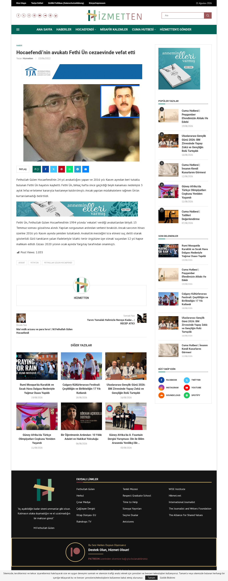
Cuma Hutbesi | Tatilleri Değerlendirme (191, 215)
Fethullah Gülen (85, 489)
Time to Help (130, 502)
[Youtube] (40, 16)
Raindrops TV (83, 521)
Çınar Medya (83, 502)
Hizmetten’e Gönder (175, 29)
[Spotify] (50, 16)
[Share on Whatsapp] (69, 169)
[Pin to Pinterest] (61, 169)
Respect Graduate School (137, 495)
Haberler (63, 29)
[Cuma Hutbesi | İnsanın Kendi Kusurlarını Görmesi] (168, 169)
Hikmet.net (175, 495)
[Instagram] (29, 16)
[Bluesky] (56, 16)
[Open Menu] (17, 29)
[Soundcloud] (45, 16)
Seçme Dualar (130, 515)
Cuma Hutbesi (143, 29)
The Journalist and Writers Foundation (190, 508)
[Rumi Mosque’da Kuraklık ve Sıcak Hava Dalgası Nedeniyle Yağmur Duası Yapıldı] (37, 366)
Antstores (128, 521)
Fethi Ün (35, 263)
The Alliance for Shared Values (186, 515)
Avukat (22, 263)
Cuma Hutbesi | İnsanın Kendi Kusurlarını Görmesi (194, 168)
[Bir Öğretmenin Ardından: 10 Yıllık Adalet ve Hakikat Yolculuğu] (81, 416)
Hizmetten (28, 58)
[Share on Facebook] (45, 169)
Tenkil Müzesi (130, 489)
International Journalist (182, 502)
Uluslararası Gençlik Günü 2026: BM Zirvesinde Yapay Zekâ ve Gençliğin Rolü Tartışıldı (126, 388)
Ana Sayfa (44, 29)
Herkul (80, 495)
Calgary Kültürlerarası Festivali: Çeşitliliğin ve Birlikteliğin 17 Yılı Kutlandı (81, 388)
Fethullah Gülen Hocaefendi (58, 263)
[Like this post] (38, 169)
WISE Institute (177, 489)
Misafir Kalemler (114, 29)
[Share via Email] (85, 169)
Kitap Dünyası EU (86, 515)
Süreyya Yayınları (132, 508)
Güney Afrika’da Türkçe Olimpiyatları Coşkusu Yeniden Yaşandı (37, 439)
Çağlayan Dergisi (85, 508)
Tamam (151, 577)
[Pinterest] (34, 16)
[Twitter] (24, 16)
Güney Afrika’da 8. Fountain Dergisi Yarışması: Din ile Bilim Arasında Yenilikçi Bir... (126, 439)
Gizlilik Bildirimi (167, 577)
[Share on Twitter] (53, 169)
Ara (208, 15)
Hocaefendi (85, 29)
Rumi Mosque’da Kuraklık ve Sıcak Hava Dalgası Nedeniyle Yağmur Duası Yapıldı (37, 388)
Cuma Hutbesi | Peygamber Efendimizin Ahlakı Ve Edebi (195, 116)
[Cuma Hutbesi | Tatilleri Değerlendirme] (168, 216)
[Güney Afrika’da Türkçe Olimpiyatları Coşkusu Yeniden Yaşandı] (37, 416)
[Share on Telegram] (77, 169)
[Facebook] (18, 16)
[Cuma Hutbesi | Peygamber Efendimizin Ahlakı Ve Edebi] (168, 115)
